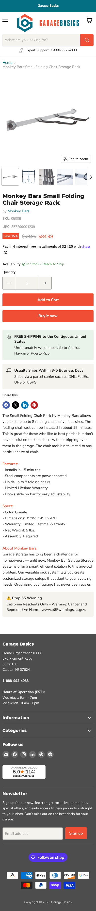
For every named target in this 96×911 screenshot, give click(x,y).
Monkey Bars (18, 211)
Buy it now (48, 316)
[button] (10, 176)
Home (7, 63)
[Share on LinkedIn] (25, 405)
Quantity (9, 272)
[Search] (87, 40)
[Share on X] (15, 405)
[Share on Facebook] (6, 405)
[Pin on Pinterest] (34, 405)
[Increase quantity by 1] (45, 283)
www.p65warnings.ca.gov (63, 609)
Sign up (76, 833)
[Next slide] (91, 177)
